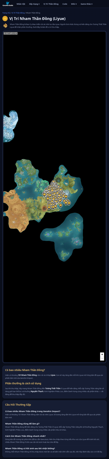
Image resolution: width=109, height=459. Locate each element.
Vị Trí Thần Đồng (50, 4)
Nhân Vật (21, 4)
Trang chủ (6, 13)
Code (64, 4)
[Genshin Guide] (7, 3)
